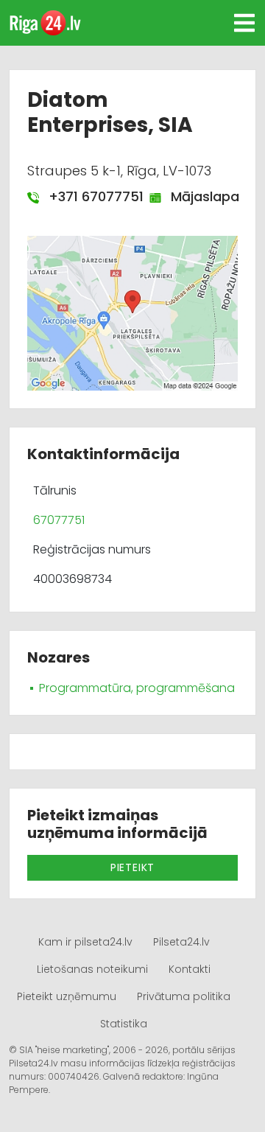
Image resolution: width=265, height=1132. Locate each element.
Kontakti (190, 969)
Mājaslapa (197, 196)
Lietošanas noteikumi (92, 969)
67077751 (59, 519)
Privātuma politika (183, 996)
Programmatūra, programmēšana (137, 687)
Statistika (123, 1023)
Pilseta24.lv (181, 941)
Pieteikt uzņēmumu (66, 996)
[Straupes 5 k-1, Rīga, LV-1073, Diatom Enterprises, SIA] (132, 312)
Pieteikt (132, 867)
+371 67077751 (88, 196)
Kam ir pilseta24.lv (85, 941)
